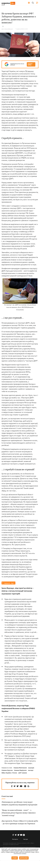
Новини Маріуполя (20, 770)
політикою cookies (20, 853)
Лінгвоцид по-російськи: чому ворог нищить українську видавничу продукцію (19, 803)
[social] (11, 786)
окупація (31, 768)
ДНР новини (22, 773)
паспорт (30, 770)
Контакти (15, 839)
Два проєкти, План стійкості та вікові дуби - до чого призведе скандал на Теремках (20, 822)
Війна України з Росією (9, 773)
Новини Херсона (7, 770)
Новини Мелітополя (20, 768)
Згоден (14, 858)
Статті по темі (7, 796)
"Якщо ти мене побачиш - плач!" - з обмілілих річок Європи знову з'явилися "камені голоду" (18, 813)
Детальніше (24, 858)
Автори (25, 839)
